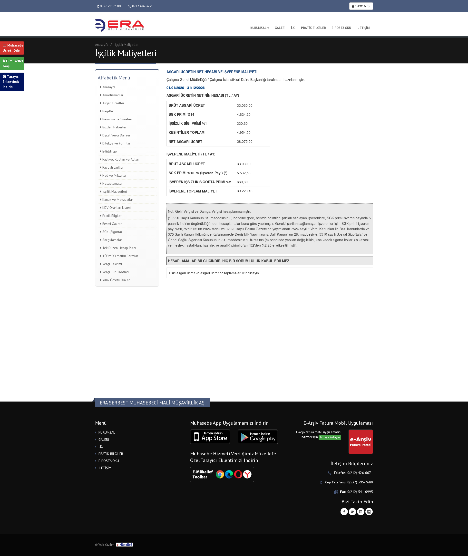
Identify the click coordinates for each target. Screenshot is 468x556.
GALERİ (280, 28)
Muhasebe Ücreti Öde (13, 48)
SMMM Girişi (362, 6)
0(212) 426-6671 (360, 472)
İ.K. (293, 28)
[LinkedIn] (360, 511)
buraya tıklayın (330, 437)
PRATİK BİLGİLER (313, 28)
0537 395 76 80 (110, 6)
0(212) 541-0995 (360, 491)
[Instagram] (369, 511)
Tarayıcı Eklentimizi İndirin (11, 81)
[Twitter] (352, 511)
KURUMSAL (258, 28)
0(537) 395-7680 (360, 482)
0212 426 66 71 (142, 6)
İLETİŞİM (363, 28)
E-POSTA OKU (341, 28)
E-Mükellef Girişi (13, 63)
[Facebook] (344, 511)
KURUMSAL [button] (106, 432)
